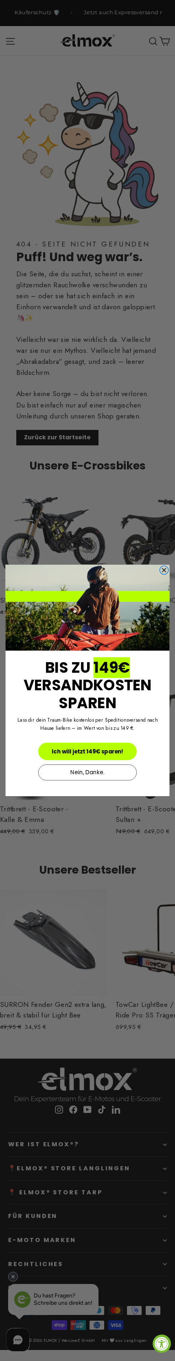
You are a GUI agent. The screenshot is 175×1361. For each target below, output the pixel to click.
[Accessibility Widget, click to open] (162, 1344)
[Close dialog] (164, 570)
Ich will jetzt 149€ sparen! (87, 751)
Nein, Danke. (87, 772)
